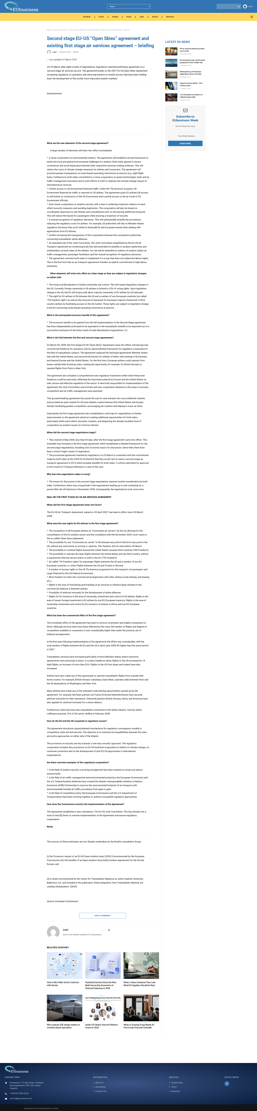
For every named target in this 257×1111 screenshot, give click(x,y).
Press (128, 17)
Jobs (142, 17)
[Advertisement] (67, 112)
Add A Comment (103, 916)
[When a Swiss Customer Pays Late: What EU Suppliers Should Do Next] (141, 965)
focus (75, 52)
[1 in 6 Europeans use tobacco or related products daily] (172, 97)
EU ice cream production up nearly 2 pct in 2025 (192, 50)
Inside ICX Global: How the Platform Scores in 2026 (101, 1026)
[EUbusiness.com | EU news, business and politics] (21, 6)
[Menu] (252, 17)
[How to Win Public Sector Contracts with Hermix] (64, 965)
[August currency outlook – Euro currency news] (172, 86)
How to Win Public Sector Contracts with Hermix (63, 984)
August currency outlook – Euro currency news (191, 84)
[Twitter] (37, 72)
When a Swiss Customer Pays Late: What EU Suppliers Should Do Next (140, 984)
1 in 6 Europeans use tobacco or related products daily (191, 96)
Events (155, 17)
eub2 (54, 52)
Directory (170, 17)
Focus (101, 17)
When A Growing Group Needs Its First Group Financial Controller (139, 1026)
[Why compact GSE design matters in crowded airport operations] (64, 1008)
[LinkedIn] (37, 78)
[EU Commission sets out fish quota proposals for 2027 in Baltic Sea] (172, 63)
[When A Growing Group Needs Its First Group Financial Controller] (141, 1008)
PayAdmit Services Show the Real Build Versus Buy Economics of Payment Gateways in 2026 (100, 985)
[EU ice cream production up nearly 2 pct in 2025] (172, 51)
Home (49, 30)
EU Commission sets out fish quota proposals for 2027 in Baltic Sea (192, 61)
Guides (115, 17)
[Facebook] (37, 66)
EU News (86, 17)
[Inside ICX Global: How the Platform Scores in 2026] (103, 1008)
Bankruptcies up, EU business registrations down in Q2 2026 (190, 73)
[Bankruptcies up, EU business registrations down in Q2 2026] (172, 74)
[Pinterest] (37, 84)
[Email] (37, 90)
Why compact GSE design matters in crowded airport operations (63, 1026)
